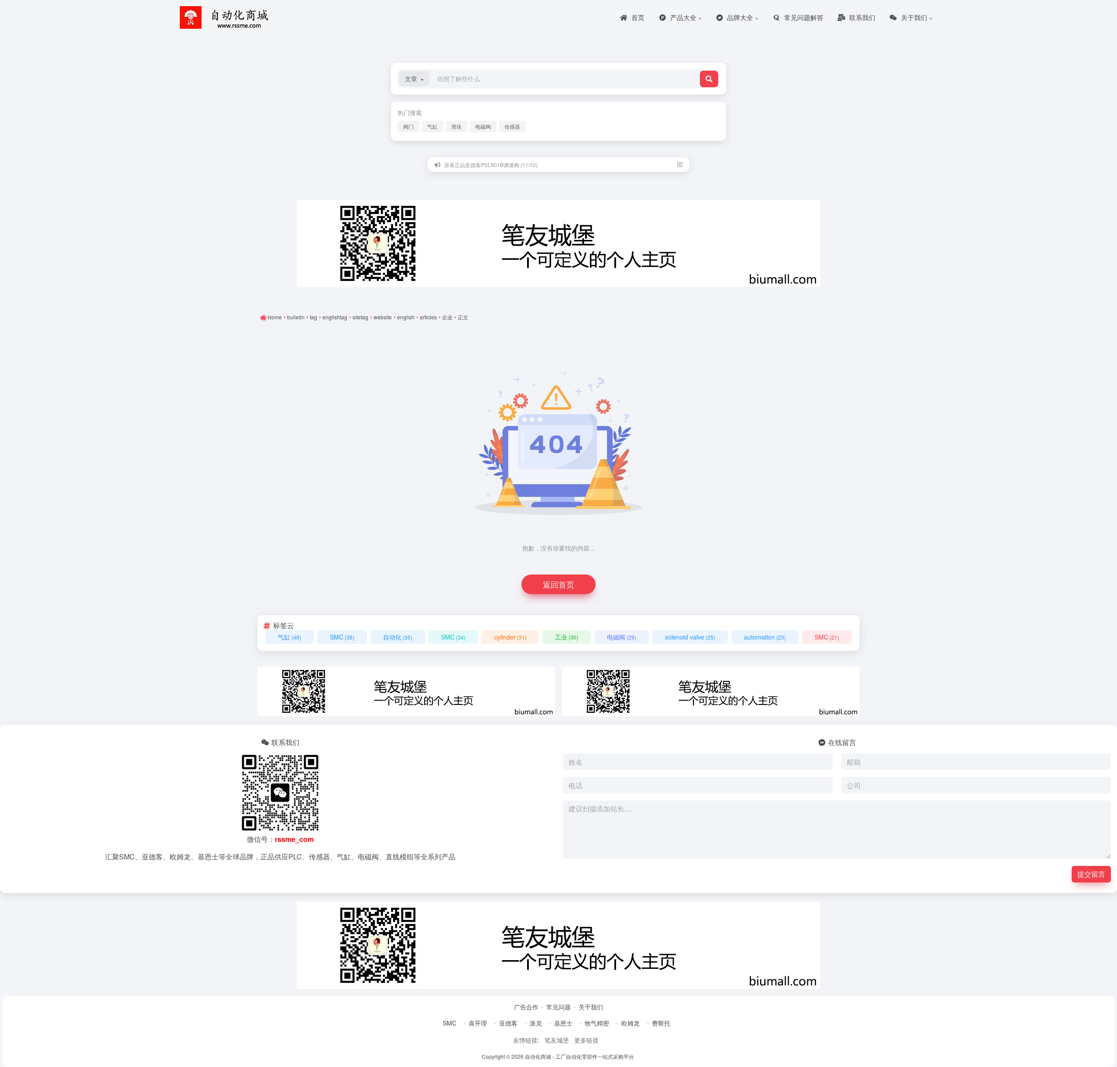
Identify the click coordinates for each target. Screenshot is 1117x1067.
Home (274, 317)
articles (428, 317)
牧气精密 (597, 1023)
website (382, 317)
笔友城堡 (557, 1040)
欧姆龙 (630, 1023)
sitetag (360, 317)
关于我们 (591, 1006)
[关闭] (679, 164)
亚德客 (508, 1023)
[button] (414, 78)
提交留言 (1091, 874)
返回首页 (558, 584)
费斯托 (661, 1023)
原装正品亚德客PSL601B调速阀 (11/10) (491, 164)
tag (313, 317)
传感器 (512, 126)
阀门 (408, 126)
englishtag (334, 317)
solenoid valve (690, 637)
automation (765, 637)
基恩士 (563, 1023)
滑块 (456, 126)
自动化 (397, 637)
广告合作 (526, 1006)
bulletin (296, 317)
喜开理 (478, 1023)
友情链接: (526, 1040)
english (406, 317)
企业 (447, 317)
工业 (566, 637)
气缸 (432, 126)
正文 (463, 317)
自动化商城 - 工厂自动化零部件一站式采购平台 (579, 1056)
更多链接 (586, 1040)
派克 (536, 1023)
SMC (342, 637)
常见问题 (558, 1006)
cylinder (510, 637)
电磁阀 (483, 126)
